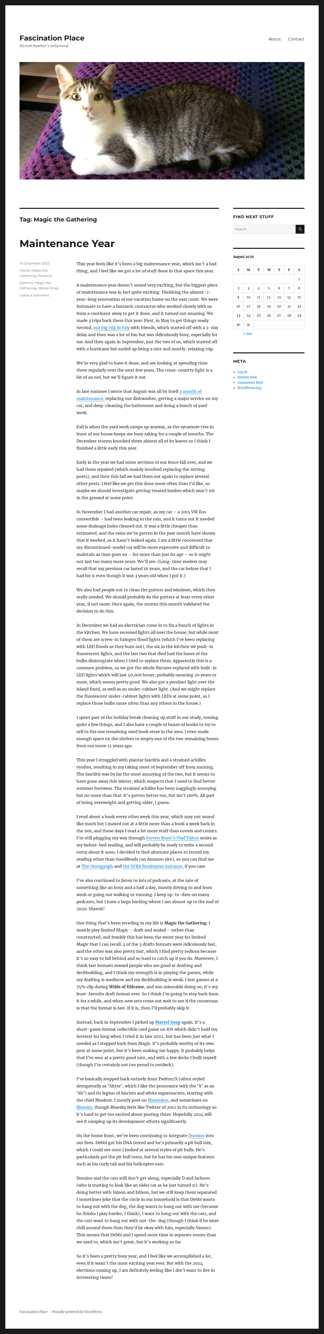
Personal (45, 276)
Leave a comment (34, 295)
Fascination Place (52, 38)
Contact (296, 39)
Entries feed (247, 377)
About (274, 39)
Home (24, 270)
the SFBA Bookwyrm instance (152, 866)
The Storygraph (97, 866)
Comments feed (250, 382)
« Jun (247, 334)
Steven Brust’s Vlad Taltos (172, 837)
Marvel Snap (167, 1022)
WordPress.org (249, 388)
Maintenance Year (67, 243)
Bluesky (84, 1107)
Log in (242, 372)
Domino (196, 1135)
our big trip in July (111, 327)
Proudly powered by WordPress (77, 1312)
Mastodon (158, 1100)
